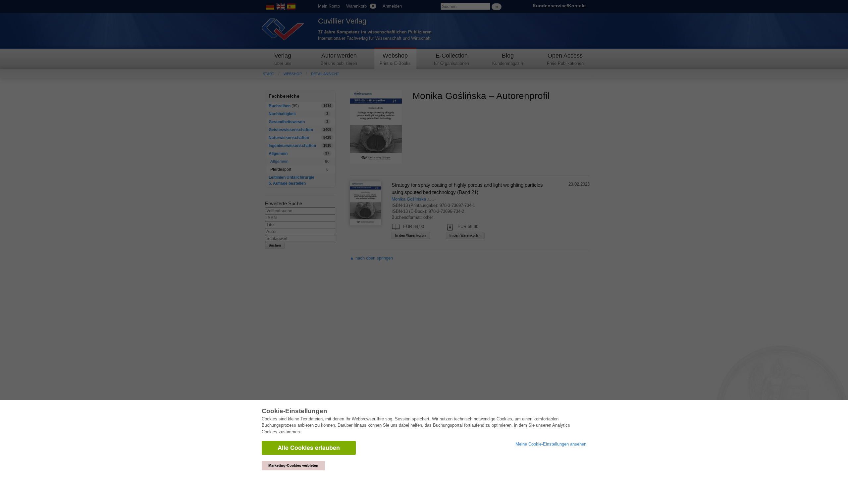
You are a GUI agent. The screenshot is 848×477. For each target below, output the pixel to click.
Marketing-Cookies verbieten (293, 465)
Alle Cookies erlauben (309, 447)
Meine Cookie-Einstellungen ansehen (550, 444)
